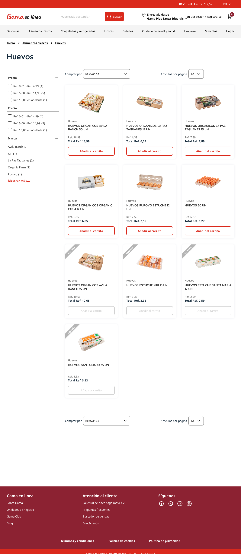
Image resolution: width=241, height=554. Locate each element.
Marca (12, 138)
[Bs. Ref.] (226, 4)
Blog (10, 523)
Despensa (13, 31)
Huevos (60, 43)
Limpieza (190, 31)
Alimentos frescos (40, 31)
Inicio (11, 43)
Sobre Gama (15, 503)
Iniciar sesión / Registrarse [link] (204, 16)
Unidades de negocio (20, 509)
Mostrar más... (19, 181)
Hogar (230, 31)
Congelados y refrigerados (78, 31)
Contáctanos (91, 523)
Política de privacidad (164, 541)
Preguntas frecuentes (96, 509)
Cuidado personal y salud (158, 31)
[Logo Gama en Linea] (24, 17)
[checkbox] (33, 86)
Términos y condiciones (77, 541)
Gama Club (14, 516)
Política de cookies (121, 541)
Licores (109, 31)
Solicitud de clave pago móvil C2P (104, 503)
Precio (12, 78)
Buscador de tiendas (96, 516)
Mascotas (211, 31)
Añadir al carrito (91, 311)
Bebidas (128, 31)
